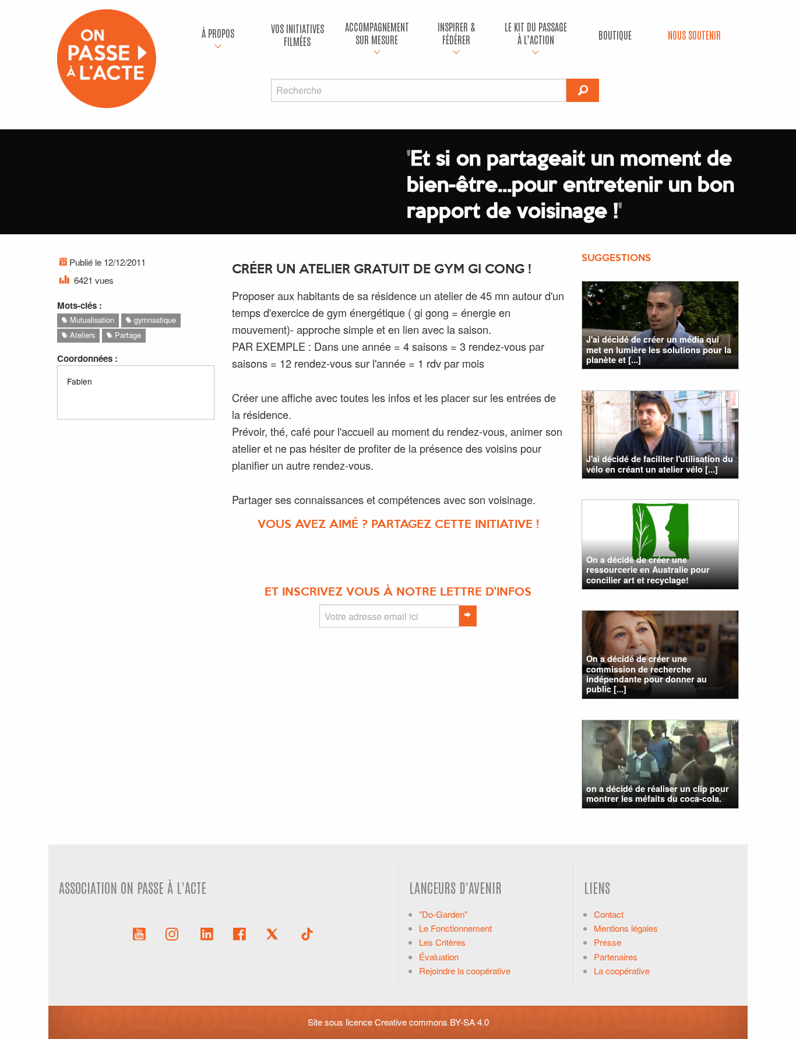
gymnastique (154, 319)
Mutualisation (91, 319)
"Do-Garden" (443, 914)
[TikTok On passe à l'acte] (307, 933)
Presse (607, 942)
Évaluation (439, 956)
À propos (218, 33)
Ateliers (81, 334)
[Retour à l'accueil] (106, 57)
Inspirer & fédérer (456, 32)
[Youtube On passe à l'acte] (139, 933)
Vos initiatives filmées (297, 34)
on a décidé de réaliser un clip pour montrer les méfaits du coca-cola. (657, 793)
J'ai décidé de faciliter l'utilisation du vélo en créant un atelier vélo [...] (659, 463)
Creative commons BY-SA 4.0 (432, 1022)
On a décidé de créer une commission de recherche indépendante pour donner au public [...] (646, 674)
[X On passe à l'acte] (274, 933)
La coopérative (622, 970)
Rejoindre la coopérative (464, 970)
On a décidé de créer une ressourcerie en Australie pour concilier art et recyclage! (648, 570)
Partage (126, 334)
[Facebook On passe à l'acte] (239, 933)
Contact (609, 914)
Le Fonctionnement (455, 928)
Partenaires (615, 956)
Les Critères (442, 942)
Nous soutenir (694, 35)
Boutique (615, 35)
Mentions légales (626, 928)
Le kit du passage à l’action (536, 32)
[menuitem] (218, 35)
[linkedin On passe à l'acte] (207, 933)
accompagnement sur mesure (377, 32)
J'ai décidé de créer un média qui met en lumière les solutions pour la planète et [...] (658, 349)
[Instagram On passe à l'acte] (174, 933)
